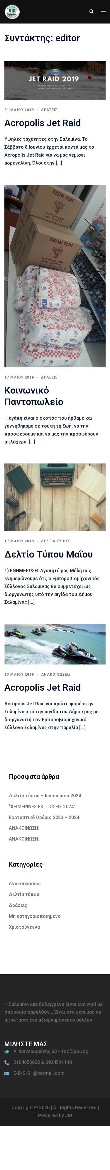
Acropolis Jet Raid (42, 122)
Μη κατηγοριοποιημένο (35, 916)
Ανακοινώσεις (56, 674)
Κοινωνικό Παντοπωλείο (33, 396)
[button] (91, 11)
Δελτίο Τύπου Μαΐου (48, 554)
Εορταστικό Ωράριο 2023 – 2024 (44, 817)
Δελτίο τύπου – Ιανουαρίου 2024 (45, 796)
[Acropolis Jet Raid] (55, 80)
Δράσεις (49, 110)
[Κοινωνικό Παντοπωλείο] (55, 276)
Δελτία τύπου (55, 541)
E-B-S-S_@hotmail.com (39, 1073)
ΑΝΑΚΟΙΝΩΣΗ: (24, 828)
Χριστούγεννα (24, 927)
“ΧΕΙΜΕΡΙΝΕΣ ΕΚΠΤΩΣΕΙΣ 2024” (42, 806)
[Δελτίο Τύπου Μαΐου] (55, 497)
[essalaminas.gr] (12, 11)
